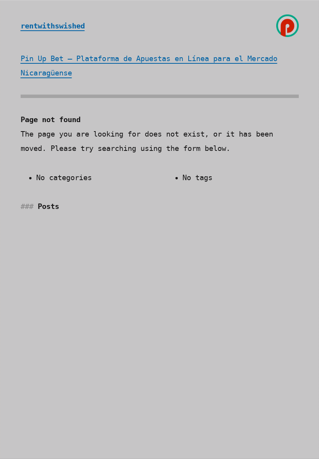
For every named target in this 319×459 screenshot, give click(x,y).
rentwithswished (53, 26)
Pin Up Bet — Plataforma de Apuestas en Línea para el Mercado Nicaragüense (149, 65)
